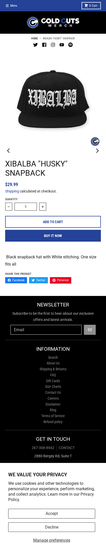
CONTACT (67, 448)
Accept (52, 513)
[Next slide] (97, 150)
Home (34, 38)
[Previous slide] (8, 150)
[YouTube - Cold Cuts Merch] (61, 44)
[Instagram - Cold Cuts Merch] (53, 44)
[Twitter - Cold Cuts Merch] (35, 44)
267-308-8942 (43, 448)
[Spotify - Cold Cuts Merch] (70, 44)
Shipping (12, 191)
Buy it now (53, 236)
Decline (51, 527)
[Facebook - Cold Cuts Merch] (44, 44)
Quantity (11, 199)
